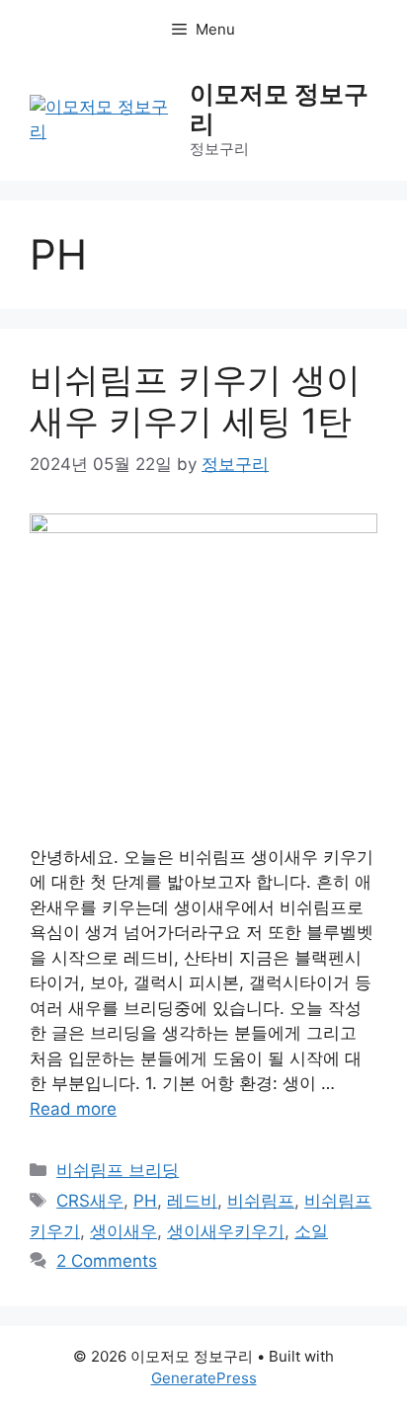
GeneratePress (204, 1378)
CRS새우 (89, 1201)
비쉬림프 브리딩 (117, 1170)
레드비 (192, 1201)
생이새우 (123, 1231)
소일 (311, 1231)
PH (145, 1201)
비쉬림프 (260, 1201)
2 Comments (106, 1261)
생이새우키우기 (226, 1231)
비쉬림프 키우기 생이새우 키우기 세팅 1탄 (195, 399)
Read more (73, 1109)
